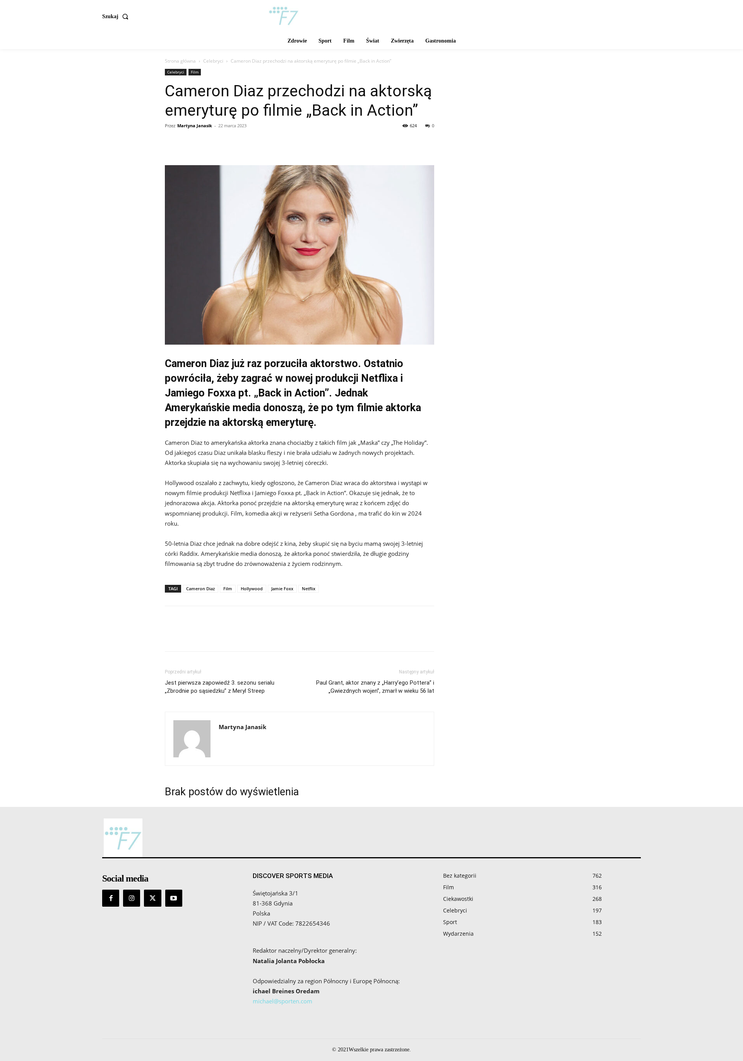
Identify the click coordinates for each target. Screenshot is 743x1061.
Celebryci (213, 61)
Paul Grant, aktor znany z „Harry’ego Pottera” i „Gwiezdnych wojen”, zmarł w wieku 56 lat (375, 686)
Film (195, 72)
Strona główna (180, 61)
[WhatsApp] (226, 143)
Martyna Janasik (194, 125)
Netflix (308, 588)
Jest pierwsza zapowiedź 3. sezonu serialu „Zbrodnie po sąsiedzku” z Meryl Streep (219, 686)
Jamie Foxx (282, 588)
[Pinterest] (208, 143)
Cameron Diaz (200, 588)
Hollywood (252, 588)
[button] (117, 17)
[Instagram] (131, 898)
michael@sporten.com (282, 1001)
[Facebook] (172, 143)
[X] (190, 143)
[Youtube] (173, 898)
